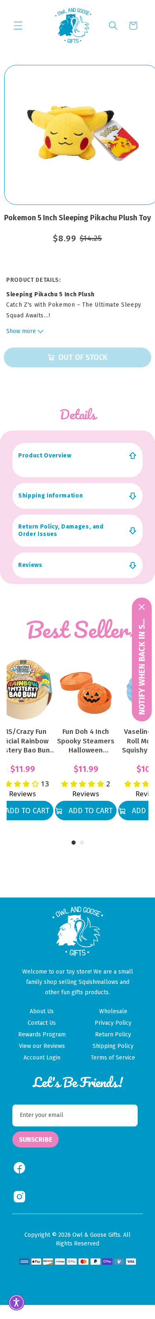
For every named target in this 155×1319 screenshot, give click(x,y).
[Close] (141, 607)
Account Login (42, 1057)
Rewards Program (42, 1034)
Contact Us (42, 1022)
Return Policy (113, 1034)
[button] (18, 26)
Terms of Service (113, 1057)
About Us (42, 1011)
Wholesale (113, 1011)
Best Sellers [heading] (82, 629)
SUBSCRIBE (35, 1139)
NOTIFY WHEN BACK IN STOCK (142, 666)
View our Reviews (42, 1046)
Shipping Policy (113, 1046)
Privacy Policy (113, 1022)
